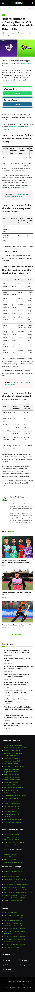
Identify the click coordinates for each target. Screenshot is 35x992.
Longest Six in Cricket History (13, 871)
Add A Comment (17, 635)
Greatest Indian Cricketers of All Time (15, 898)
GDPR (19, 987)
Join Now (18, 93)
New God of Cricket (10, 859)
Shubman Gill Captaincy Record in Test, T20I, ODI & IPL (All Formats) (17, 675)
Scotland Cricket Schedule (12, 803)
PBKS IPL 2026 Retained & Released (15, 934)
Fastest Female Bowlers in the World (15, 890)
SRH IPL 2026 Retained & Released (14, 923)
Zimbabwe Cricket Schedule (12, 822)
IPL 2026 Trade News (10, 913)
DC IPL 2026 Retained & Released (14, 939)
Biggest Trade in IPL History (12, 947)
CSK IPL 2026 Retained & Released (14, 931)
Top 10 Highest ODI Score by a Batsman (16, 884)
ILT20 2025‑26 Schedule (11, 834)
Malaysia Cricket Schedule (12, 777)
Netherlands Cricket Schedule (13, 785)
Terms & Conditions (10, 987)
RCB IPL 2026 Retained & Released (14, 944)
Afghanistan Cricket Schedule (13, 745)
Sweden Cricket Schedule (11, 809)
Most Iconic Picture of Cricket (13, 862)
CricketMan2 (25, 981)
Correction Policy (27, 987)
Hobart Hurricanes (14, 127)
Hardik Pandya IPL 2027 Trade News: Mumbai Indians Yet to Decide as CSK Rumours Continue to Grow (16, 685)
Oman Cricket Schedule (11, 790)
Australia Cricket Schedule (12, 750)
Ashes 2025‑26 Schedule (11, 837)
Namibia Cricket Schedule (12, 780)
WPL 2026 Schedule (10, 845)
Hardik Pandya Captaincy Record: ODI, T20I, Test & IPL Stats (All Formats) (18, 667)
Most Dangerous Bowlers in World (14, 887)
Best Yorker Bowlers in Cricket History (15, 874)
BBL (3, 14)
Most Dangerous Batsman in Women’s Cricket (18, 892)
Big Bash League (26, 63)
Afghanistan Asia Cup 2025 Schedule (15, 748)
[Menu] (3, 3)
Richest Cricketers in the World (13, 900)
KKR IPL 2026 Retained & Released (14, 926)
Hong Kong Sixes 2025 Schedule (14, 842)
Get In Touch (16, 985)
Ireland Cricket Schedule (11, 769)
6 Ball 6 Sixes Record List (11, 876)
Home (9, 985)
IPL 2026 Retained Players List (13, 918)
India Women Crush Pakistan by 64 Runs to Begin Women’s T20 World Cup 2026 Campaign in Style (18, 693)
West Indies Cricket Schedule (13, 819)
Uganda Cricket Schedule (11, 814)
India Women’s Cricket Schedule (14, 766)
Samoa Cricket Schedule (11, 801)
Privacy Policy (25, 985)
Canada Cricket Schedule (11, 756)
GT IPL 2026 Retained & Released (14, 936)
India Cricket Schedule (11, 764)
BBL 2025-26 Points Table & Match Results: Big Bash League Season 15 (15, 561)
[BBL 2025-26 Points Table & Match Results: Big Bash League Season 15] (17, 547)
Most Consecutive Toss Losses (13, 882)
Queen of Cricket (9, 857)
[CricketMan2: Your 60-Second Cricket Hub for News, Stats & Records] (17, 3)
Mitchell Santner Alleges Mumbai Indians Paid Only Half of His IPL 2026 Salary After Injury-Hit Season (18, 709)
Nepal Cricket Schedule (11, 782)
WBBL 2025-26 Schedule (11, 840)
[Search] (32, 3)
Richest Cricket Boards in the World (15, 895)
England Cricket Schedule (12, 758)
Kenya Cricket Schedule (11, 772)
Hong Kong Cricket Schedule (13, 761)
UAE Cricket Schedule (10, 811)
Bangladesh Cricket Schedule (13, 753)
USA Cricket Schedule (10, 817)
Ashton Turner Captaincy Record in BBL (16, 625)
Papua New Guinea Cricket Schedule (15, 796)
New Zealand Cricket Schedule (13, 787)
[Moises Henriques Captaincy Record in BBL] (17, 579)
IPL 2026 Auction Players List (13, 920)
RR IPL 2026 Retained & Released (14, 942)
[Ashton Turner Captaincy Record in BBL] (17, 611)
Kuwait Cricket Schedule (11, 774)
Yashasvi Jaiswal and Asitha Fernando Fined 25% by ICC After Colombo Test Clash (18, 651)
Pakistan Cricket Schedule (12, 793)
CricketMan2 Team (12, 33)
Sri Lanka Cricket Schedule (12, 806)
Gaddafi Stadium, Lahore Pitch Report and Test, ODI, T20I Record (18, 724)
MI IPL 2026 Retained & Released (14, 928)
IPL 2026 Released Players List (13, 915)
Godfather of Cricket (10, 854)
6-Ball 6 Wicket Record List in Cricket (15, 879)
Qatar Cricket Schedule (11, 798)
